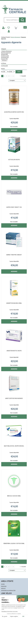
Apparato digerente (6, 52)
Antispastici (5, 57)
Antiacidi (4, 54)
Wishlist (3, 588)
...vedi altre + (4, 60)
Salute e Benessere (15, 37)
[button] (17, 80)
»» (13, 76)
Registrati (3, 586)
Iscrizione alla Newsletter (8, 590)
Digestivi (4, 59)
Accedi (3, 584)
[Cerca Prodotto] (22, 19)
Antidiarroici (5, 55)
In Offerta (4, 65)
